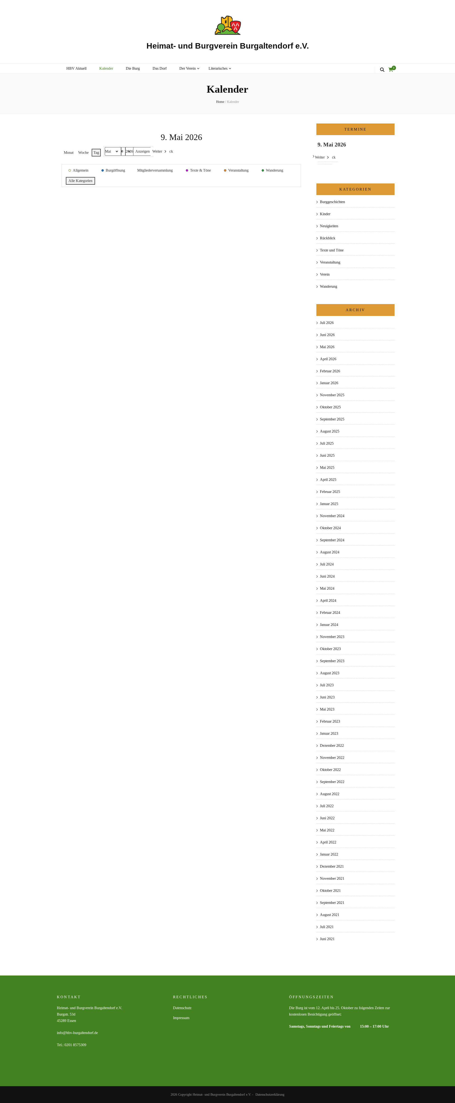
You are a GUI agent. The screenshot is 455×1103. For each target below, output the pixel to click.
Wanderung (328, 286)
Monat (68, 152)
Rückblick (327, 238)
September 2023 (332, 661)
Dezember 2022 (332, 745)
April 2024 (328, 600)
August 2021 (329, 915)
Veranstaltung (330, 262)
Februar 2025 (330, 492)
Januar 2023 (329, 733)
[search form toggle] (382, 69)
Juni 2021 (327, 939)
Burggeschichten (332, 202)
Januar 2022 (329, 854)
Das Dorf (160, 68)
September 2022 (332, 782)
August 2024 (329, 552)
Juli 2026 (327, 323)
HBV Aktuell (76, 68)
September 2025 (332, 419)
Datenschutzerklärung (269, 1094)
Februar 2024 (330, 613)
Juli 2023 (327, 685)
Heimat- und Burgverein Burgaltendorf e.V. (227, 45)
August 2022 (329, 794)
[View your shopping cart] (390, 70)
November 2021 (332, 878)
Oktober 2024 (330, 528)
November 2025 (332, 395)
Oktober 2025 (330, 407)
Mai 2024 (327, 588)
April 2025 (328, 480)
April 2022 (328, 842)
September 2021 (332, 903)
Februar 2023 (330, 721)
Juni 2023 (327, 697)
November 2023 (332, 637)
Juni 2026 (327, 335)
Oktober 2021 (330, 891)
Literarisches (218, 68)
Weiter (157, 151)
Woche (83, 152)
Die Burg (133, 68)
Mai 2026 (327, 347)
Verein (325, 274)
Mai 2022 (327, 830)
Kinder (325, 214)
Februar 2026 (330, 371)
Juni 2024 (327, 576)
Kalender (106, 68)
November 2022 (332, 758)
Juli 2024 (327, 564)
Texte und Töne (332, 250)
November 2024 (332, 516)
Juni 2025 (327, 455)
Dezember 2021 (332, 866)
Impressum (181, 1018)
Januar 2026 (329, 383)
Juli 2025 (327, 443)
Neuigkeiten (329, 226)
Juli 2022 (327, 806)
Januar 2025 (329, 504)
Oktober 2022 (330, 770)
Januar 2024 (329, 625)
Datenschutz (182, 1008)
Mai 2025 (327, 467)
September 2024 (332, 540)
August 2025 (329, 431)
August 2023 (329, 673)
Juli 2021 (327, 927)
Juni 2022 (327, 818)
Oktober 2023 (330, 649)
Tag (96, 152)
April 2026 (328, 359)
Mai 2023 (327, 709)
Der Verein (187, 68)
